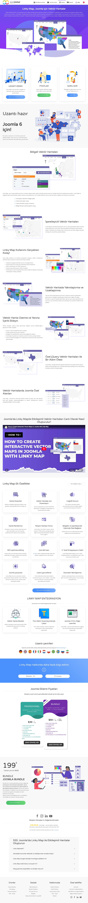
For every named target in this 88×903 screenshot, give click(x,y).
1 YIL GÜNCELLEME (27, 727)
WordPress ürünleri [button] (40, 2)
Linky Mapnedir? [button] (18, 848)
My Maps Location (27, 730)
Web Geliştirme (33, 887)
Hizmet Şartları (12, 887)
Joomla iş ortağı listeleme (76, 889)
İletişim (55, 896)
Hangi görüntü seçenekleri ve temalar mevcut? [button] (28, 869)
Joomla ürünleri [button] (53, 2)
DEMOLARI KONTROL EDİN (15, 97)
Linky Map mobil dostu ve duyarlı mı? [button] (25, 864)
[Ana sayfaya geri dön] (11, 2)
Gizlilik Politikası (54, 887)
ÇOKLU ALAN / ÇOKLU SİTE (28, 725)
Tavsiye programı (12, 891)
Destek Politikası (33, 889)
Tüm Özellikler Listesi (76, 483)
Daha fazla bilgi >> (61, 647)
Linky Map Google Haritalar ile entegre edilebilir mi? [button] (30, 859)
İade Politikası (54, 889)
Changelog (58, 676)
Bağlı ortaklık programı (76, 893)
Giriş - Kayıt (55, 893)
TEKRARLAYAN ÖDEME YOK (29, 733)
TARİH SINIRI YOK (26, 735)
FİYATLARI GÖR (44, 95)
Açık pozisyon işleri (55, 891)
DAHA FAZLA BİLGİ (15, 802)
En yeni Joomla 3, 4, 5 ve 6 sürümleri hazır (31, 737)
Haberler (71, 2)
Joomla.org (56, 830)
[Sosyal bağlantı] (71, 897)
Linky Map (25, 732)
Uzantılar (76, 887)
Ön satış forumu (33, 891)
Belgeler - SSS (31, 676)
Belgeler (33, 893)
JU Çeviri (35, 553)
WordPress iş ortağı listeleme (76, 891)
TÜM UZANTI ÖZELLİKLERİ (43, 590)
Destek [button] (63, 2)
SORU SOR (72, 95)
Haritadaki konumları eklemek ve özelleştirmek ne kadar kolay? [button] (33, 854)
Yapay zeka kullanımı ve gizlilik (33, 896)
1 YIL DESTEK (25, 728)
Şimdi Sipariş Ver (32, 742)
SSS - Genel (12, 893)
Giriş (79, 2)
